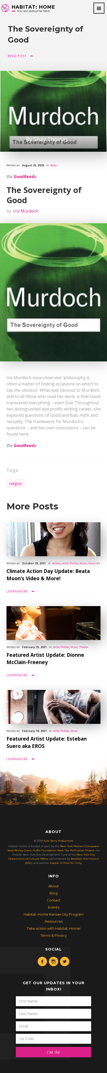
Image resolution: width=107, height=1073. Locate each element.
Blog (54, 893)
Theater (83, 647)
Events (53, 907)
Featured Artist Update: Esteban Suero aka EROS (46, 742)
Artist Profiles (70, 563)
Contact (54, 900)
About (53, 886)
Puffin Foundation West (48, 850)
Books (53, 165)
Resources (54, 921)
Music (83, 563)
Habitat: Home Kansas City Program (54, 914)
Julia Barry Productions (58, 840)
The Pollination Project (79, 850)
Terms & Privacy (54, 935)
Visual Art (94, 563)
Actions (56, 563)
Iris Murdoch (25, 211)
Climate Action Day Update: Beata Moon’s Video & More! (48, 575)
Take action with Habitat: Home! (54, 928)
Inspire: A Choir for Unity (66, 863)
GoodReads (25, 176)
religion (15, 483)
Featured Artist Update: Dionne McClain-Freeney (45, 659)
